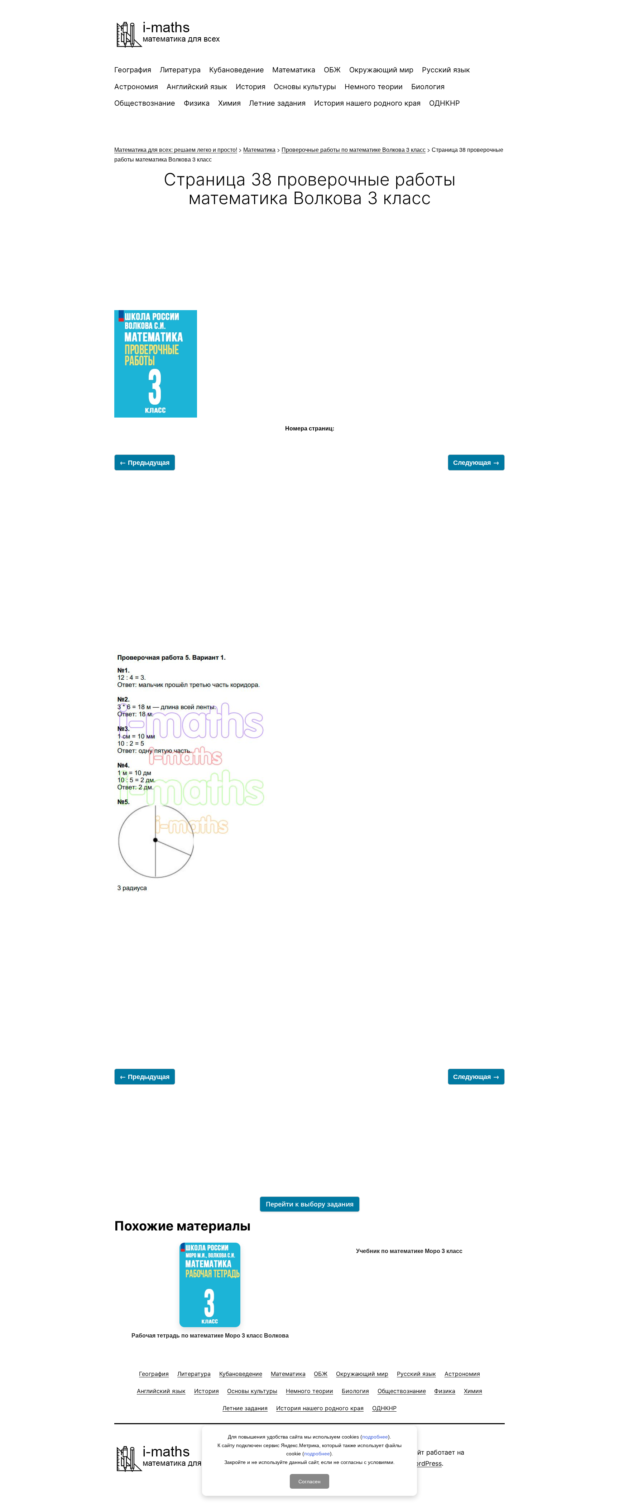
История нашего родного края (367, 103)
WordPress (425, 1463)
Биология (428, 86)
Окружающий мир (381, 70)
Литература (180, 70)
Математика (293, 70)
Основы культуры (305, 86)
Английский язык (197, 86)
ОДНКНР (444, 103)
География (132, 70)
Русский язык (446, 70)
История (250, 86)
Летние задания (277, 103)
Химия (229, 103)
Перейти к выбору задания (310, 1204)
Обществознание (144, 103)
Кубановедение (236, 70)
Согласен (309, 1481)
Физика (197, 103)
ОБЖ (332, 70)
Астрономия (136, 86)
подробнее (375, 1437)
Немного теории (374, 86)
